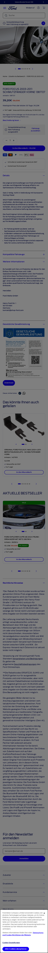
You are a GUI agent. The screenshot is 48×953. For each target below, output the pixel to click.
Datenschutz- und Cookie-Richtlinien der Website (23, 934)
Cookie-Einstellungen (11, 943)
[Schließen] (44, 913)
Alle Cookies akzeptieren (16, 949)
